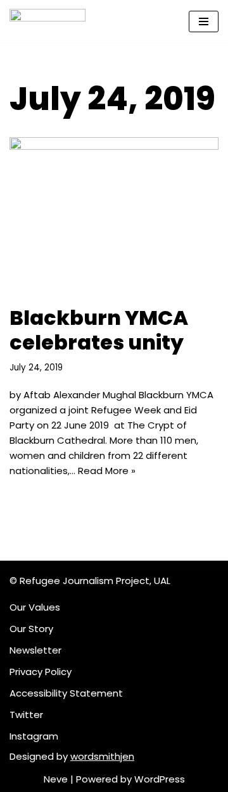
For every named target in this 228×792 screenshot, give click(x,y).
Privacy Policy (41, 671)
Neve (56, 779)
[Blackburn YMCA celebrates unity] (114, 215)
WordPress (159, 779)
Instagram (34, 736)
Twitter (26, 714)
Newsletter (35, 650)
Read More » (107, 470)
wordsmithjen (102, 756)
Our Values (35, 607)
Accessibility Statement (66, 693)
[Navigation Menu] (203, 21)
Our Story (31, 628)
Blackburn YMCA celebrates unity (99, 329)
